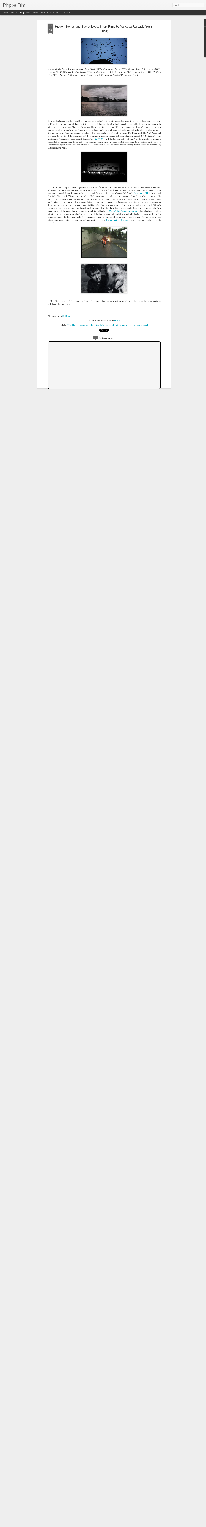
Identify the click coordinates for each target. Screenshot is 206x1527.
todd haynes (121, 324)
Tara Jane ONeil (142, 193)
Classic (5, 12)
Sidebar (44, 12)
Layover (99, 138)
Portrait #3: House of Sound (123, 210)
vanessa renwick (140, 324)
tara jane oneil (107, 324)
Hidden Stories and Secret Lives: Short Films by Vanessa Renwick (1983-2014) (104, 28)
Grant (117, 320)
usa (129, 324)
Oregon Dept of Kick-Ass (116, 219)
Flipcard (14, 12)
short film (94, 324)
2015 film (71, 324)
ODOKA (66, 316)
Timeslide (65, 12)
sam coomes (83, 324)
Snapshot (54, 12)
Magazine (25, 12)
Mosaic (35, 12)
